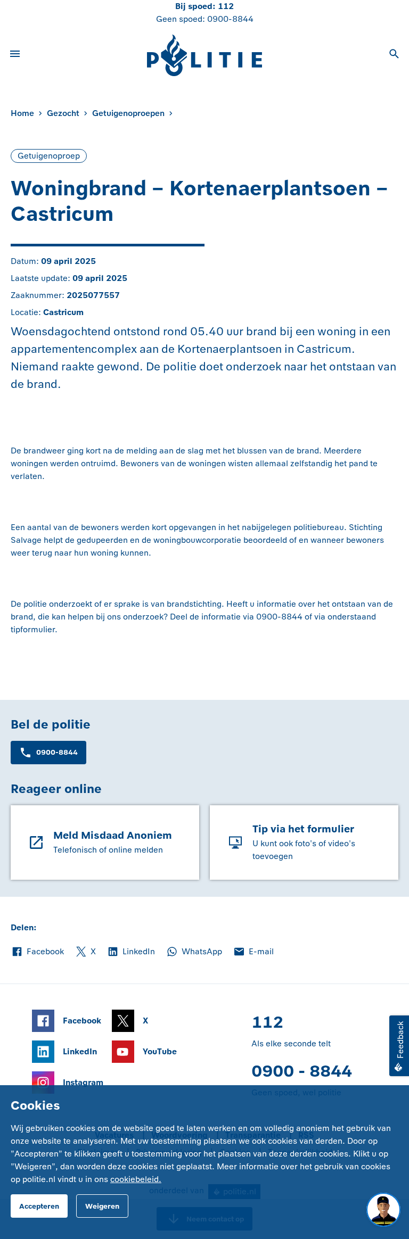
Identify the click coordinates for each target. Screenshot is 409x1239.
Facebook (37, 952)
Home (22, 113)
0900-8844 (230, 19)
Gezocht (63, 113)
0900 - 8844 (301, 1071)
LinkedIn (131, 952)
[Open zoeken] (394, 55)
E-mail (253, 952)
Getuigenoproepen (128, 113)
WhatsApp (194, 952)
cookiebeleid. (135, 1179)
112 (226, 6)
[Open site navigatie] (15, 55)
